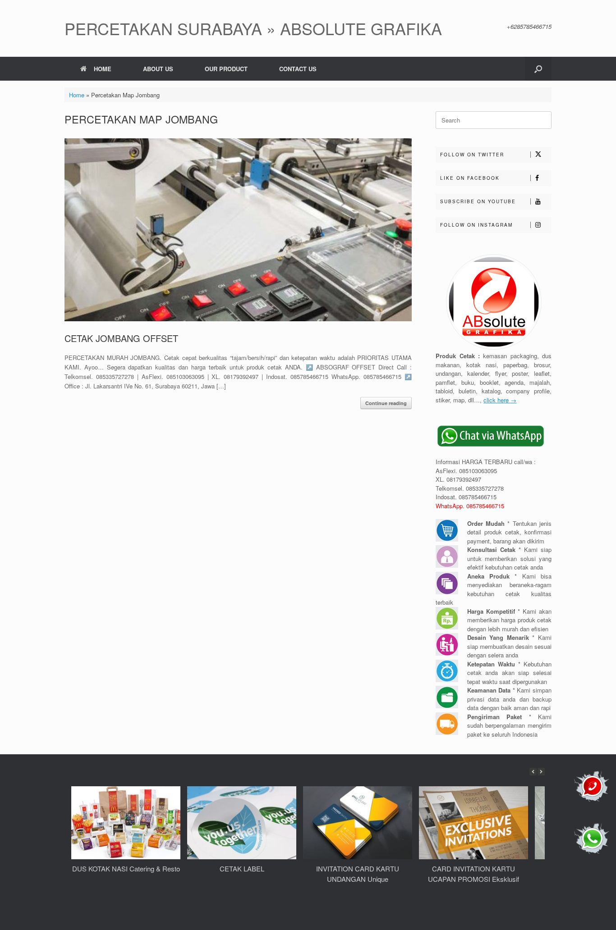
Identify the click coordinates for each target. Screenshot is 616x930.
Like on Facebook (470, 178)
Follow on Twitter (472, 154)
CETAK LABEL (242, 868)
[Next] (541, 771)
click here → (499, 400)
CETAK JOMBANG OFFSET (121, 338)
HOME (102, 68)
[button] (538, 69)
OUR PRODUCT (226, 68)
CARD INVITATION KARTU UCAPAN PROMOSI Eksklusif (473, 874)
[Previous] (533, 771)
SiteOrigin (319, 912)
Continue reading (386, 403)
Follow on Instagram (476, 225)
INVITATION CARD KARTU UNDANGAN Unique (357, 874)
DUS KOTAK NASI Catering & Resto (126, 868)
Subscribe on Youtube (478, 201)
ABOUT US (158, 68)
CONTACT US (298, 68)
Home (76, 95)
